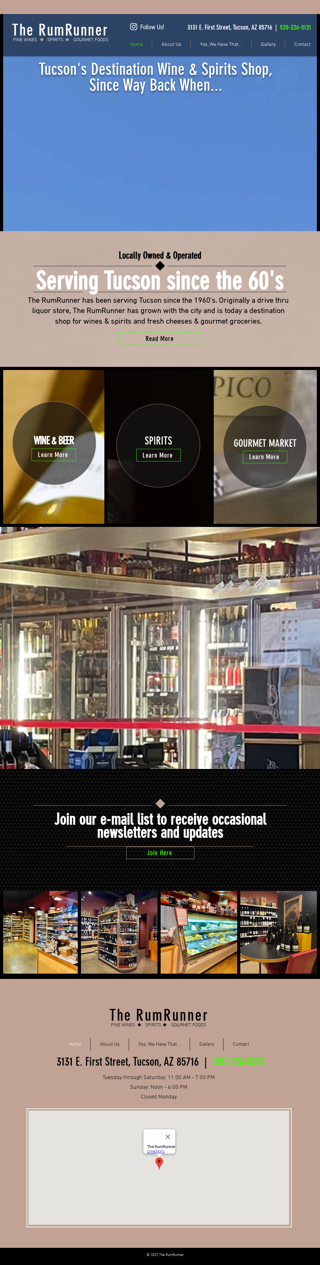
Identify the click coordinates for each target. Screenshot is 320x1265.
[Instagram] (133, 26)
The (122, 1015)
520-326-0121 (295, 27)
